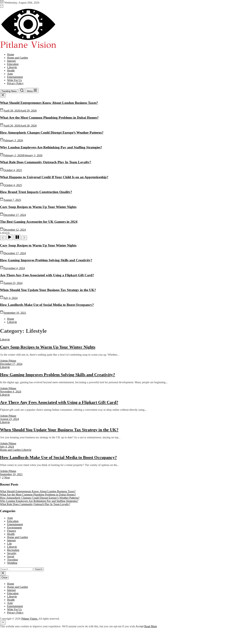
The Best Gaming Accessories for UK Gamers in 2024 (38, 222)
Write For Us (14, 80)
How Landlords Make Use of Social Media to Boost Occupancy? (47, 305)
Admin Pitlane (8, 360)
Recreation (13, 550)
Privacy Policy (15, 83)
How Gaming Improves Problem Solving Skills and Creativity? (46, 260)
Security (11, 553)
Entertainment (15, 76)
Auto (10, 73)
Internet (11, 60)
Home (10, 54)
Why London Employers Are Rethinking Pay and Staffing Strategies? (51, 147)
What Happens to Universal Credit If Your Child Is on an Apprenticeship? (54, 177)
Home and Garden (17, 57)
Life (9, 543)
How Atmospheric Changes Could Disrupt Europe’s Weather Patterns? (51, 132)
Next (7, 477)
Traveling (12, 559)
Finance (11, 530)
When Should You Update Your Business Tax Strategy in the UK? (48, 290)
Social (10, 556)
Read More (150, 626)
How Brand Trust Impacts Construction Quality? (36, 192)
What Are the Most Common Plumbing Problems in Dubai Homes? (49, 117)
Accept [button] (140, 626)
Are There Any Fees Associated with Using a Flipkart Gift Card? (47, 275)
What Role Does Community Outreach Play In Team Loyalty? (45, 162)
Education (13, 64)
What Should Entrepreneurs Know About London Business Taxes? (49, 103)
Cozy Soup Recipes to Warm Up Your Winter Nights (38, 207)
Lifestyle (12, 67)
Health (11, 70)
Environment (14, 527)
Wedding (12, 562)
